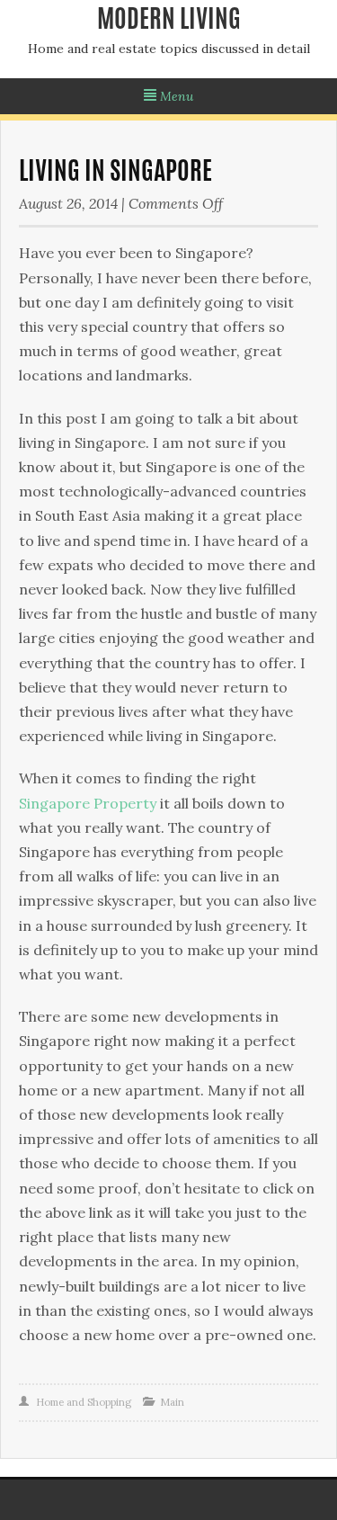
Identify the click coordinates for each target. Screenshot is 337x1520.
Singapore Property (87, 803)
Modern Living (169, 21)
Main (172, 1402)
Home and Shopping (83, 1402)
